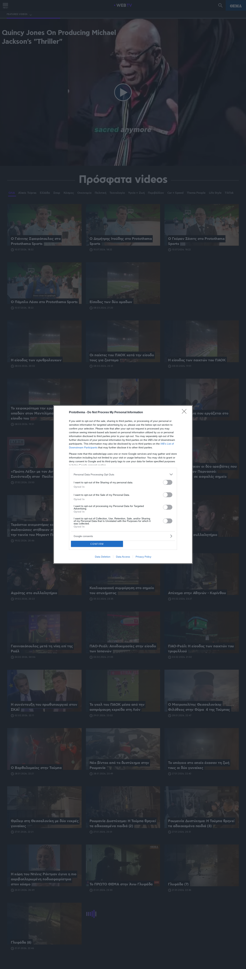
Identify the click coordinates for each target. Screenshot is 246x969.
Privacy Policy (143, 556)
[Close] (185, 412)
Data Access (123, 556)
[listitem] (123, 474)
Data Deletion (102, 556)
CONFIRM (97, 544)
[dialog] (123, 484)
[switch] (167, 482)
